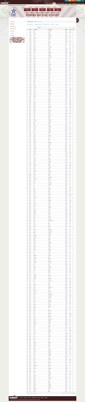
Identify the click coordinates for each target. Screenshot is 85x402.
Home (66, 0)
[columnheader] (27, 29)
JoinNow (77, 20)
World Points (12, 24)
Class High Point (30, 24)
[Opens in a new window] (13, 12)
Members (73, 0)
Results (50, 3)
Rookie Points (12, 35)
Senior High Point (46, 24)
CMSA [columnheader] (66, 29)
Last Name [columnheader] (50, 29)
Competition (74, 3)
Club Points (12, 33)
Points (54, 3)
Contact (82, 3)
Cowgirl (56, 24)
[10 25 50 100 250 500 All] (73, 27)
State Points (12, 30)
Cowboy (52, 24)
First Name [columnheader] (35, 29)
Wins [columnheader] (73, 29)
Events (47, 3)
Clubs (66, 3)
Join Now (78, 0)
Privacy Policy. (38, 399)
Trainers (69, 3)
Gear (70, 0)
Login (83, 0)
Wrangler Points (13, 26)
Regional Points (13, 28)
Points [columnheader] (30, 29)
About (79, 3)
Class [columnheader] (70, 29)
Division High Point (38, 24)
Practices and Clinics (60, 3)
